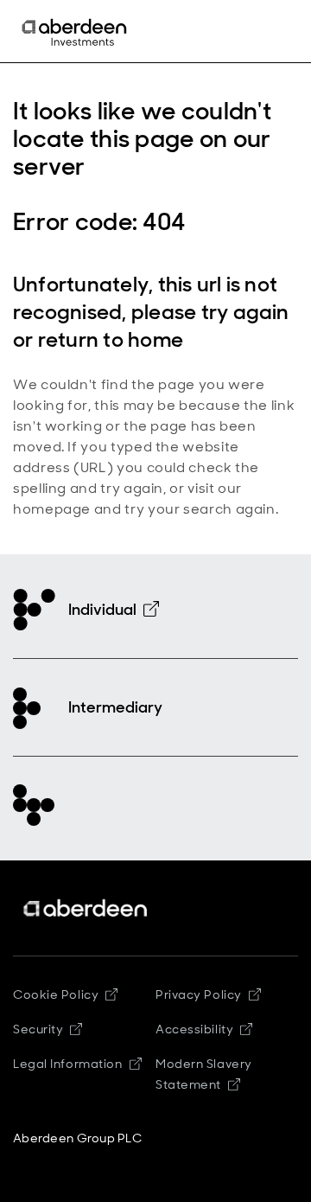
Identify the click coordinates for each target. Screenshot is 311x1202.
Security (38, 1029)
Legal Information (68, 1063)
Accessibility (194, 1029)
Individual (102, 609)
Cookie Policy (55, 994)
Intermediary (115, 707)
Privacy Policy (199, 994)
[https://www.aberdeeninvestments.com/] (86, 908)
